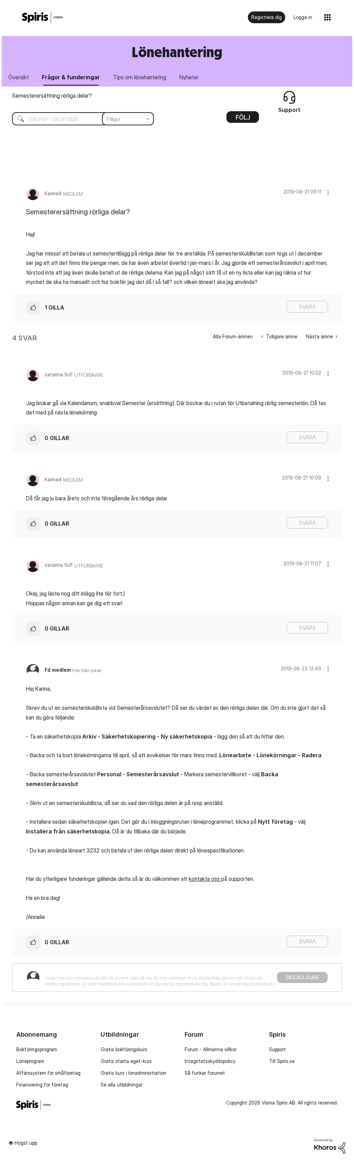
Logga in (303, 17)
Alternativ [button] (242, 119)
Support (277, 1049)
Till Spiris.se (282, 1061)
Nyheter (189, 77)
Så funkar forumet (205, 1073)
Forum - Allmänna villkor (210, 1049)
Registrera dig (266, 17)
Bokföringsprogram (36, 1049)
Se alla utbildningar (121, 1085)
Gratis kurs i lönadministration (133, 1073)
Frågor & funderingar (71, 77)
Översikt (18, 77)
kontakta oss (205, 878)
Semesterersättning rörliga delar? (52, 95)
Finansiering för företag (42, 1085)
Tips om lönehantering (139, 77)
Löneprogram (30, 1061)
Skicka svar (302, 977)
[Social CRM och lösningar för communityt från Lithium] (329, 1145)
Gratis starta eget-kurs (126, 1061)
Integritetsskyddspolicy (210, 1061)
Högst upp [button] (26, 1143)
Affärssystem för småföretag (48, 1073)
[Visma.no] (42, 17)
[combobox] (77, 118)
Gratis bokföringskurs (124, 1049)
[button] (328, 192)
